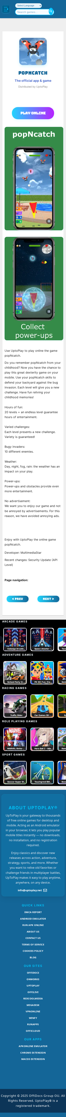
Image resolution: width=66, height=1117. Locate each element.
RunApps (33, 1024)
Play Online (33, 113)
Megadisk (33, 1005)
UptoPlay (33, 985)
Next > (48, 599)
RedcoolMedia (33, 998)
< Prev (17, 599)
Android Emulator (33, 918)
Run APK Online (33, 925)
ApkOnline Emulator (33, 1046)
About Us (33, 931)
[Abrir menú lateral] (6, 9)
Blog (33, 957)
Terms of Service (33, 944)
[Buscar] (51, 11)
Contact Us (33, 938)
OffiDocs (33, 972)
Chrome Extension (33, 1052)
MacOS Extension (33, 1059)
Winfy (33, 1018)
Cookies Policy (33, 950)
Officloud (33, 1030)
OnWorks (33, 979)
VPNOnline (33, 1011)
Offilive (32, 992)
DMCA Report (33, 912)
